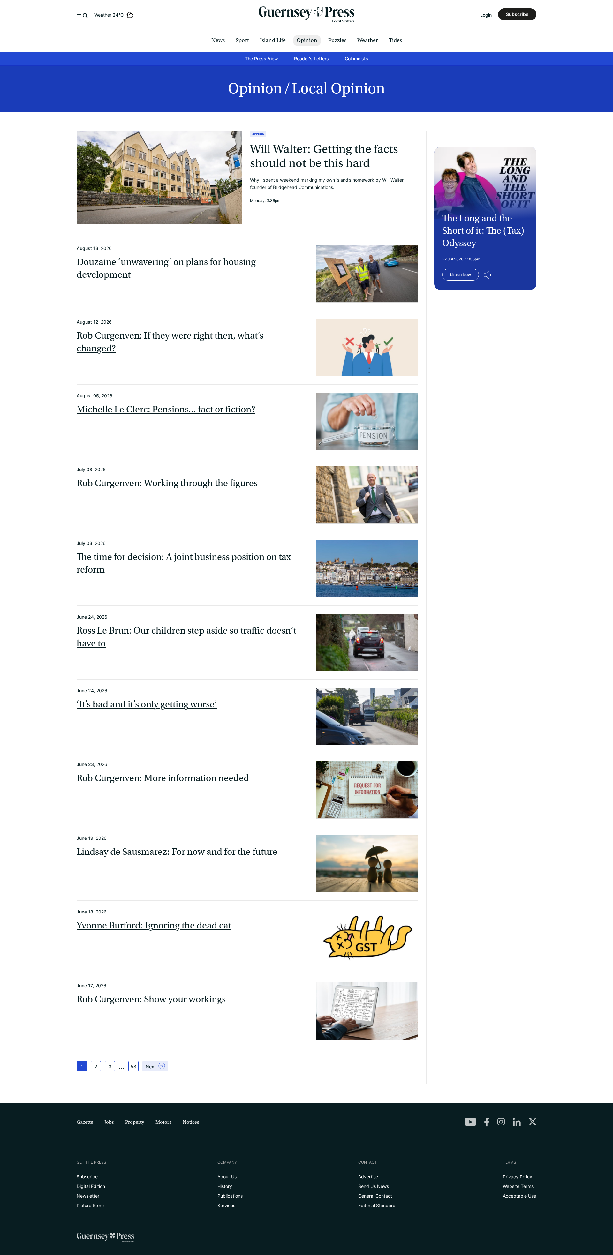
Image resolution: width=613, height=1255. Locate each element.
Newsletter (88, 1196)
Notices (191, 1122)
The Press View (261, 59)
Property (134, 1122)
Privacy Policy (517, 1177)
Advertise (368, 1177)
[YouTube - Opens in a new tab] (470, 1122)
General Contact (375, 1196)
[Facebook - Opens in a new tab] (486, 1122)
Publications (230, 1196)
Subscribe (517, 14)
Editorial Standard (377, 1205)
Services (226, 1205)
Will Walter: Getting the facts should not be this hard (324, 156)
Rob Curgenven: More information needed (163, 778)
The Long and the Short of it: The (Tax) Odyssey (483, 231)
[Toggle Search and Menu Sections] (82, 14)
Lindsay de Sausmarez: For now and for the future (177, 851)
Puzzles (337, 40)
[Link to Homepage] (306, 14)
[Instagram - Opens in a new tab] (501, 1121)
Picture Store (90, 1205)
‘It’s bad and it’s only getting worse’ (147, 704)
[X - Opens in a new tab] (532, 1121)
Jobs (109, 1122)
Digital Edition (91, 1186)
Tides (395, 40)
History (224, 1186)
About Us (227, 1177)
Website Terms (518, 1186)
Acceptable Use (519, 1196)
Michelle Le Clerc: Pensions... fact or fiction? (166, 409)
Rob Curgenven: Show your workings (151, 999)
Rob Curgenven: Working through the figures (167, 483)
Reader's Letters (311, 59)
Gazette (85, 1122)
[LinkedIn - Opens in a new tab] (517, 1122)
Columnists (356, 59)
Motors (163, 1122)
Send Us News (373, 1186)
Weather (109, 15)
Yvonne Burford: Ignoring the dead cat (154, 925)
